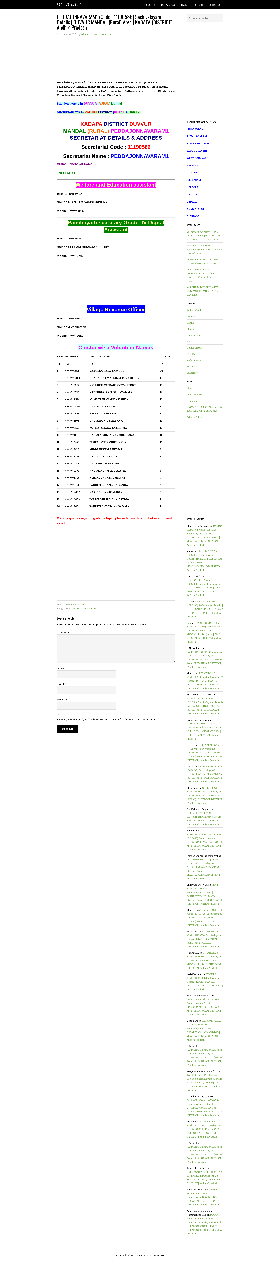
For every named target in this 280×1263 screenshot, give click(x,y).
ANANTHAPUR (196, 208)
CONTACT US (194, 394)
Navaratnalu (194, 335)
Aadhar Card (194, 310)
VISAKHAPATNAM (198, 143)
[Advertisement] (116, 59)
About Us (192, 388)
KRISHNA (192, 165)
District (191, 322)
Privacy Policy (194, 417)
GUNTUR (192, 172)
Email (61, 684)
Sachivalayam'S (69, 4)
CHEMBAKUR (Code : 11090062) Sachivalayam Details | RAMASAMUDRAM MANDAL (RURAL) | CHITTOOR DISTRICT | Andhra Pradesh (204, 960)
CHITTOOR (193, 194)
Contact (191, 316)
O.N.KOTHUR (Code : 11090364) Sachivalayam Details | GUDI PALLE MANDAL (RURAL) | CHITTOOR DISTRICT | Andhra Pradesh (204, 795)
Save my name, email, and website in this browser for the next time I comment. (106, 719)
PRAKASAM (194, 179)
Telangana (192, 366)
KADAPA (192, 201)
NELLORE (192, 187)
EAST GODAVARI (197, 150)
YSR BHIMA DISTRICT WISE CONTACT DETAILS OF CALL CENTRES (203, 291)
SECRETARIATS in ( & (99, 112)
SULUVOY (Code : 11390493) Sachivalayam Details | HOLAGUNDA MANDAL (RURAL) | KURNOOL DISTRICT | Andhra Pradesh (205, 609)
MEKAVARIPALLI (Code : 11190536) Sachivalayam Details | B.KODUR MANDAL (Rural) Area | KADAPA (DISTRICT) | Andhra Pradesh (204, 939)
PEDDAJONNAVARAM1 (84, 608)
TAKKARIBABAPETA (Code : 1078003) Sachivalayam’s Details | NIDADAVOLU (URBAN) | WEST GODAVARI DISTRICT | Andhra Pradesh (205, 1082)
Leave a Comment (102, 34)
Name (61, 668)
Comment (64, 632)
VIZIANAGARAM (197, 136)
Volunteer (192, 372)
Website (62, 699)
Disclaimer (193, 400)
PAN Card (192, 353)
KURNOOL (193, 216)
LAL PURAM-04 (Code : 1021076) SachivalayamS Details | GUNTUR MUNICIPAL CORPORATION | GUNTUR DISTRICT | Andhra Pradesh (204, 1129)
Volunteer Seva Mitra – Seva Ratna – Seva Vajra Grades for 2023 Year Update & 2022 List (203, 235)
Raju (189, 622)
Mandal (191, 328)
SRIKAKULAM (195, 128)
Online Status (194, 347)
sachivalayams (79, 604)
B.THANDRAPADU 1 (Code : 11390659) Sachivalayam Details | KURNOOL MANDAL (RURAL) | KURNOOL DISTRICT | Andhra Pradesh (205, 731)
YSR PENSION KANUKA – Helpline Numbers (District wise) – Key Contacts (205, 249)
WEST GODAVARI (197, 158)
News (190, 341)
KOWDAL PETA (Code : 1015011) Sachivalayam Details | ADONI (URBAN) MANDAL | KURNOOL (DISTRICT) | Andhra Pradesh (204, 1197)
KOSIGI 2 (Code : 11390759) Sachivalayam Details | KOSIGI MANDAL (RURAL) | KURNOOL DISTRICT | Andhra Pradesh (205, 982)
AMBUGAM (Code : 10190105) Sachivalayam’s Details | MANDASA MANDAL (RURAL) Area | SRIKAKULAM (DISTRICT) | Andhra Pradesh (204, 1007)
